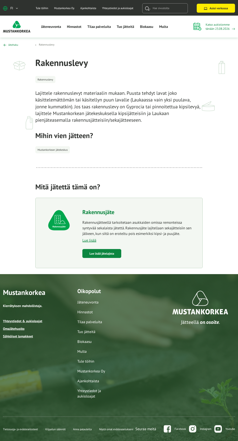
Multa (163, 26)
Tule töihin (42, 8)
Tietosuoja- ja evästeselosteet (20, 429)
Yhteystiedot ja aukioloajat (117, 8)
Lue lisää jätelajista (101, 253)
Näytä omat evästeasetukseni (116, 429)
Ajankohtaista (88, 8)
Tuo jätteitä (125, 26)
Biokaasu (146, 26)
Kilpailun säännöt (55, 429)
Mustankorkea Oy (64, 8)
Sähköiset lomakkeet (18, 336)
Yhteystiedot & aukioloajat (22, 321)
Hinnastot (74, 26)
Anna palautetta (82, 429)
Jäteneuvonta (51, 26)
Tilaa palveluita (99, 26)
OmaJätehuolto (14, 329)
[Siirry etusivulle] (16, 26)
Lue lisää (89, 240)
